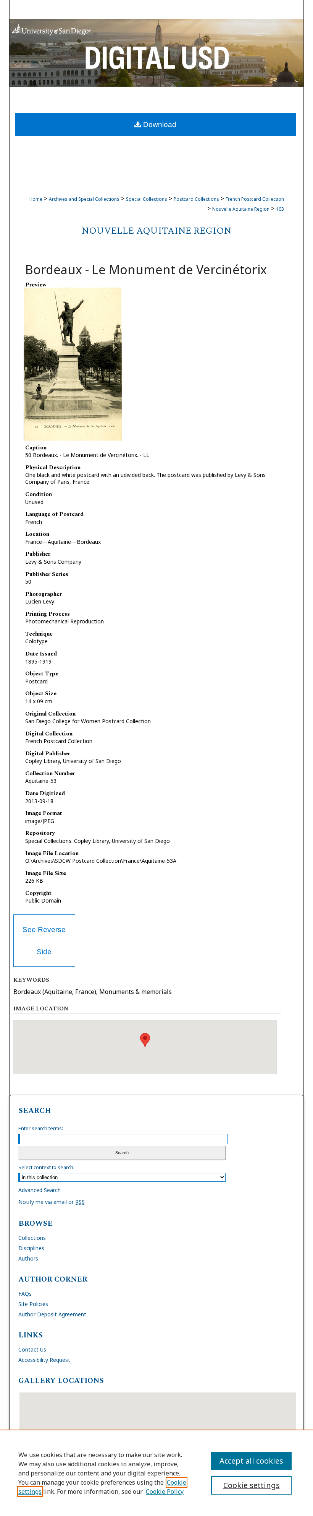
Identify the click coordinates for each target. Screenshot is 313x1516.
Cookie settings (251, 1485)
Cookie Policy (165, 1491)
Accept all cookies (251, 1461)
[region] (156, 1473)
